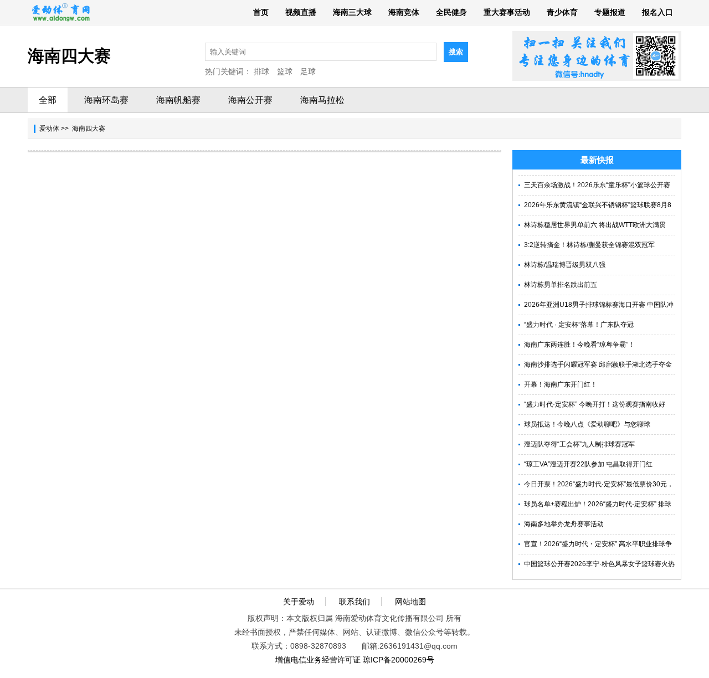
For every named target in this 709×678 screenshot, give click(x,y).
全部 (47, 100)
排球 (261, 71)
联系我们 (354, 601)
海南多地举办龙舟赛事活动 (564, 524)
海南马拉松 (322, 100)
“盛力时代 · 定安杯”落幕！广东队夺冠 (579, 324)
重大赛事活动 (507, 12)
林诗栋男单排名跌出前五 (560, 285)
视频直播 (300, 12)
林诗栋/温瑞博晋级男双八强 (564, 265)
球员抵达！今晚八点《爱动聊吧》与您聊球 (587, 424)
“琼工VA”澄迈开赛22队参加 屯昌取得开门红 (588, 464)
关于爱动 (298, 601)
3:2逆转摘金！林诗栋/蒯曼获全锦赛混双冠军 (589, 245)
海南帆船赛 (178, 100)
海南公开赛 (250, 100)
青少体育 (562, 12)
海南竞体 (403, 12)
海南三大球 (352, 12)
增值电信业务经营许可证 (318, 659)
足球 (308, 71)
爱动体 (49, 128)
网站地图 (410, 601)
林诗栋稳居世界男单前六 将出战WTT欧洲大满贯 (595, 225)
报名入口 (657, 12)
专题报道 (609, 12)
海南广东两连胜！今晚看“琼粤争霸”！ (579, 344)
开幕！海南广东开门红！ (560, 384)
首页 (261, 12)
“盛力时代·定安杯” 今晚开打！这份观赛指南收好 (594, 404)
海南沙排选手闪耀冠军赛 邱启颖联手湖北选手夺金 (598, 364)
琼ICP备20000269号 (398, 659)
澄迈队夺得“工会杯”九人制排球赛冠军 (579, 444)
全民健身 (451, 12)
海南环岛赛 (106, 100)
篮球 (284, 71)
